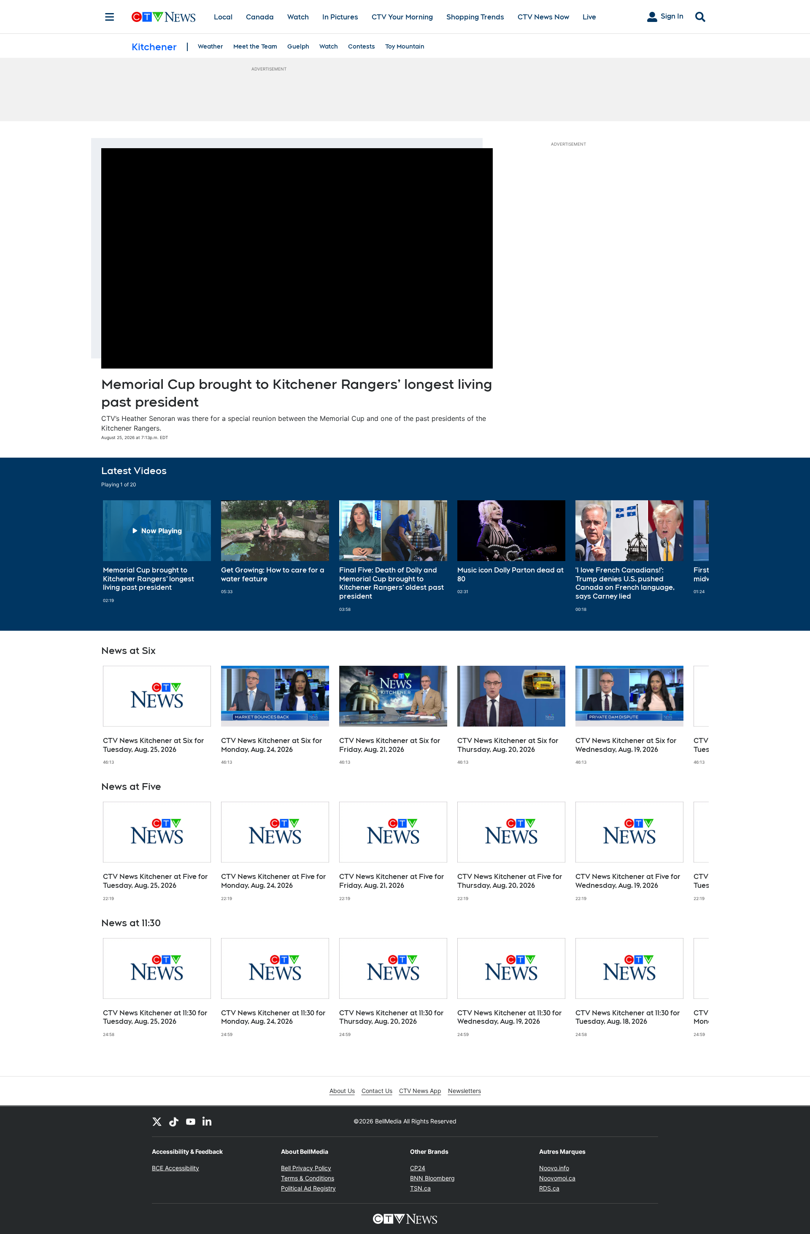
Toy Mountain (404, 46)
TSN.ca (420, 1188)
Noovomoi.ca (557, 1178)
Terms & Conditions (307, 1178)
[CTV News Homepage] (163, 17)
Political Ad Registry (308, 1188)
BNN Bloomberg (432, 1178)
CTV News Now (543, 17)
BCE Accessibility (175, 1168)
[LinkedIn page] (207, 1121)
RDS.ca (549, 1188)
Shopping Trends (475, 17)
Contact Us (377, 1090)
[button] (692, 556)
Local (223, 17)
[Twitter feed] (157, 1121)
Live (589, 17)
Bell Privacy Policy (306, 1168)
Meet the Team (255, 46)
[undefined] (157, 551)
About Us (342, 1090)
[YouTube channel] (191, 1121)
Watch (298, 17)
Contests (361, 46)
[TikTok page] (174, 1121)
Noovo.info (554, 1168)
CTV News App (420, 1090)
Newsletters (464, 1090)
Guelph (298, 46)
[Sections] (109, 16)
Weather (210, 46)
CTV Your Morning (402, 17)
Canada (260, 17)
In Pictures (340, 17)
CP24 (417, 1168)
